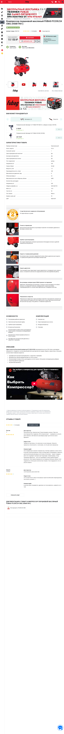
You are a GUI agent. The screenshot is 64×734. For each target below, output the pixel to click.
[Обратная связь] (60, 728)
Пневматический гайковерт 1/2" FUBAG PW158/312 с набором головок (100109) (36, 124)
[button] (6, 84)
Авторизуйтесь (47, 39)
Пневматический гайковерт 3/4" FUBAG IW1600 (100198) (30, 133)
